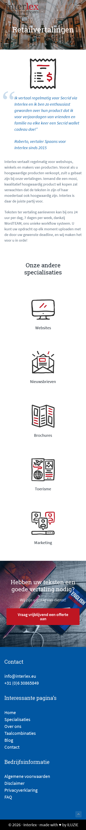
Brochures (43, 435)
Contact (11, 747)
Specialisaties (17, 719)
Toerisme (43, 488)
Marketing (43, 542)
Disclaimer (14, 783)
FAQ (8, 797)
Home (10, 712)
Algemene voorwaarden (27, 776)
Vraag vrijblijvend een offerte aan (43, 616)
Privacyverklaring (21, 790)
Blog (8, 740)
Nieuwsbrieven (43, 381)
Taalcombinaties (20, 733)
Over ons (12, 726)
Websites (43, 327)
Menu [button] (75, 7)
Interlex (30, 824)
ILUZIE (72, 824)
